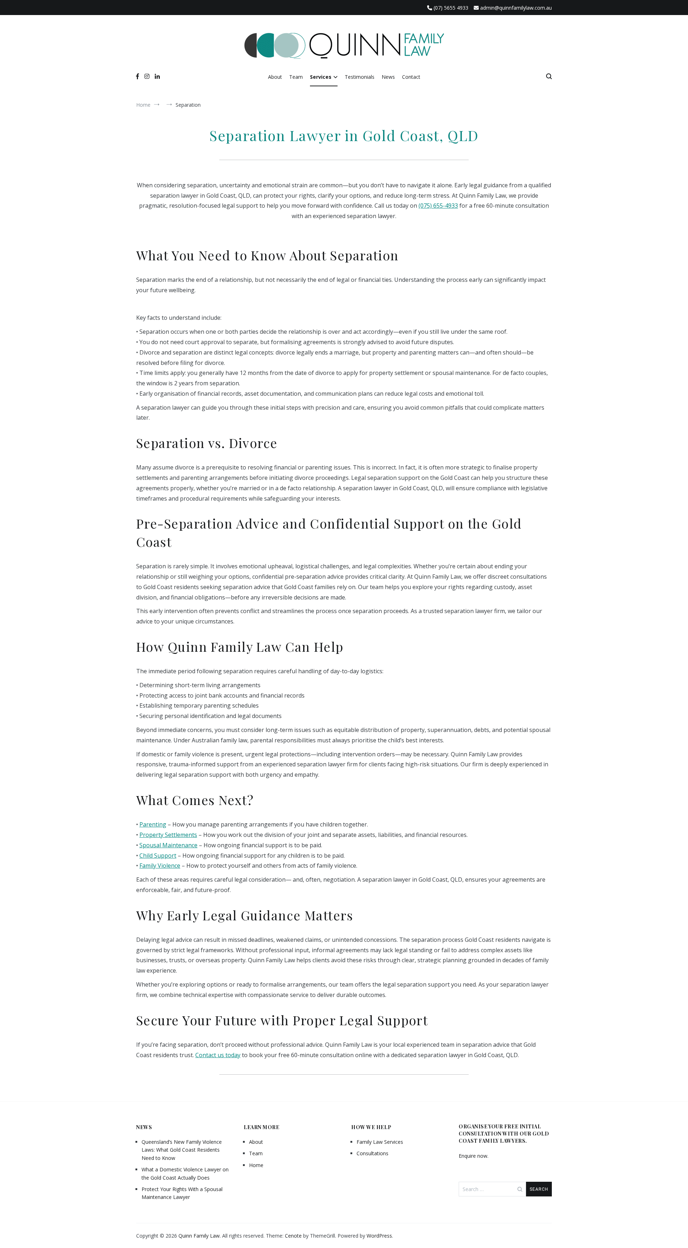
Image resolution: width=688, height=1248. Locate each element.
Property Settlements (168, 835)
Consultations (372, 1153)
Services (320, 76)
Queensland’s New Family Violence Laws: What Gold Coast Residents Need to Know (182, 1149)
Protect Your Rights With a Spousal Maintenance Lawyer (182, 1193)
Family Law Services (380, 1141)
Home (256, 1165)
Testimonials (359, 76)
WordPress (379, 1235)
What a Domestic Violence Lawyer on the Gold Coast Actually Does (185, 1173)
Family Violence (159, 865)
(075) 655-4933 (438, 205)
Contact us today (217, 1055)
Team (296, 76)
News (388, 76)
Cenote (293, 1235)
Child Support (157, 855)
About (275, 76)
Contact (411, 76)
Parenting (152, 824)
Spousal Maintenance (168, 845)
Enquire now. (473, 1155)
